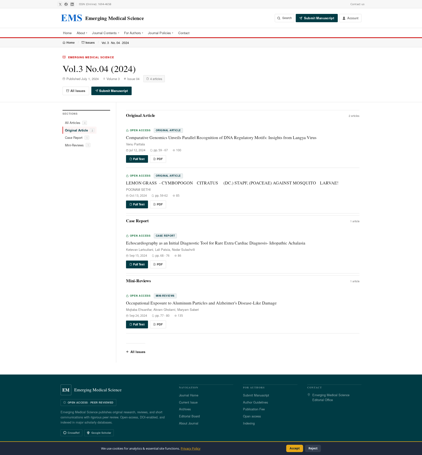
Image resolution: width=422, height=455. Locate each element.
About (82, 32)
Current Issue (188, 402)
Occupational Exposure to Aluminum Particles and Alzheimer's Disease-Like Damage (201, 303)
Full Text (139, 159)
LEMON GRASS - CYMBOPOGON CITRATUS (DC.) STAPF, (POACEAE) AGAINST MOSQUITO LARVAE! (232, 183)
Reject (312, 448)
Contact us (357, 4)
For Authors (133, 32)
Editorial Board (189, 416)
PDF (160, 159)
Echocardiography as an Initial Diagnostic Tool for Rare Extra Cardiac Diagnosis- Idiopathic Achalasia (215, 243)
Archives (185, 409)
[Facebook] (66, 4)
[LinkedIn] (72, 4)
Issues (90, 42)
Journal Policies (160, 32)
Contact (184, 32)
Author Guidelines (255, 402)
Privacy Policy (190, 448)
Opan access (252, 416)
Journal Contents (105, 32)
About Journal (188, 423)
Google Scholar (101, 433)
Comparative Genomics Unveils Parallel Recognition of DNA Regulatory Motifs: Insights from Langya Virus (221, 137)
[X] (60, 4)
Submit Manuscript (113, 91)
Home (67, 32)
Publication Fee (254, 409)
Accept (295, 448)
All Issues (77, 91)
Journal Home (188, 395)
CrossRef (74, 433)
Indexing (249, 423)
